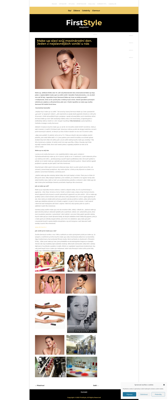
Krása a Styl (91, 4)
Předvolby (158, 394)
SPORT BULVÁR (81, 4)
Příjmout (129, 394)
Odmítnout (144, 394)
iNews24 (54, 4)
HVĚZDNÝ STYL (101, 4)
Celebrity (86, 11)
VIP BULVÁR (62, 4)
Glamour (96, 11)
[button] (164, 385)
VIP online (72, 4)
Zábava (76, 11)
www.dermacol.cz (40, 227)
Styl (69, 11)
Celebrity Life (112, 4)
